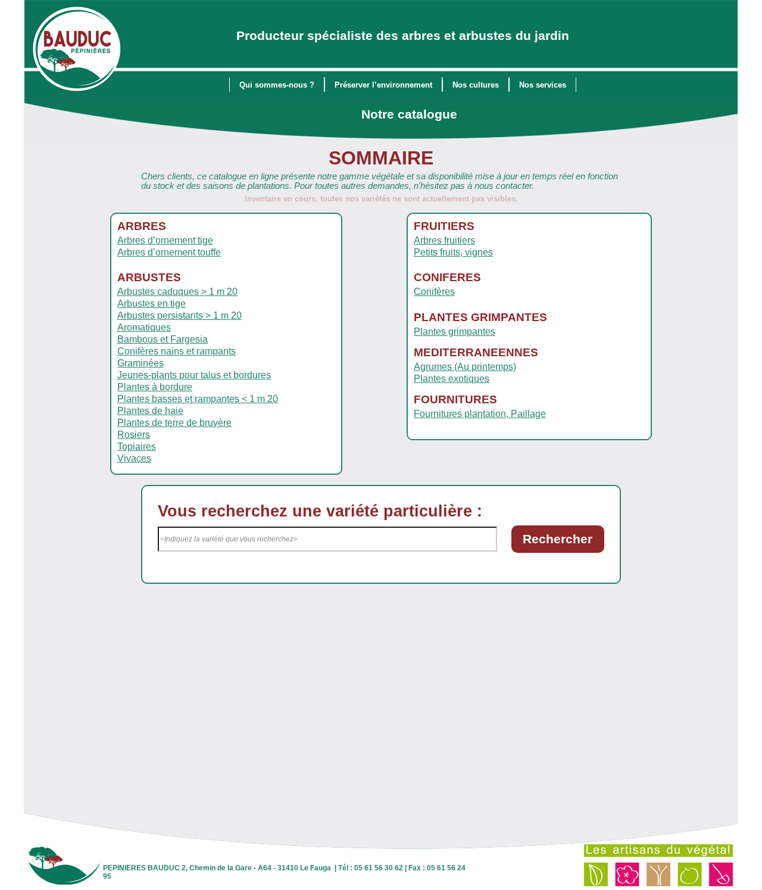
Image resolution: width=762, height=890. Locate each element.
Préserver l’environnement (383, 84)
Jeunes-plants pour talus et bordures (194, 375)
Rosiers (133, 435)
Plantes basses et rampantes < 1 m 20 (197, 399)
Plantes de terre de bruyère (174, 423)
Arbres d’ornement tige (165, 240)
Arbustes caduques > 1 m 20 (177, 292)
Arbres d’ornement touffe (169, 252)
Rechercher (557, 539)
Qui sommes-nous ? (276, 84)
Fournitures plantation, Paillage (480, 414)
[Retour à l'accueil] (77, 50)
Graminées (140, 363)
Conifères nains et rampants (176, 351)
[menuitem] (276, 84)
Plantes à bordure (154, 387)
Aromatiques (144, 327)
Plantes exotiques (451, 379)
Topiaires (136, 446)
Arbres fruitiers (444, 240)
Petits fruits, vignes (453, 252)
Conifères (434, 292)
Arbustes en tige (151, 303)
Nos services (542, 84)
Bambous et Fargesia (162, 339)
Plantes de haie (150, 411)
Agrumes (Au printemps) (465, 367)
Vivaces (134, 458)
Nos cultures (475, 84)
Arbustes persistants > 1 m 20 (179, 315)
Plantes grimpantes (454, 331)
